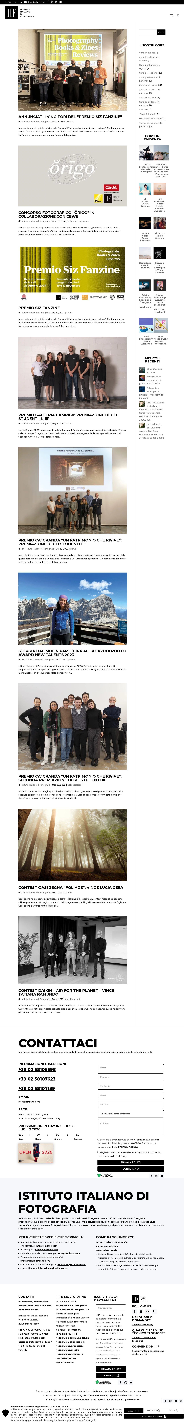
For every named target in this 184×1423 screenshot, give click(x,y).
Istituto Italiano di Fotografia (35, 121)
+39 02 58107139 (36, 1088)
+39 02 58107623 (36, 1079)
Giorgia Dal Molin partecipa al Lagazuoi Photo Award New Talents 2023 (72, 653)
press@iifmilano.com (68, 1253)
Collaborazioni (74, 221)
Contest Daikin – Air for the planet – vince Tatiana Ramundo (66, 992)
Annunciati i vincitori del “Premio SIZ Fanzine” (70, 116)
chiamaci (76, 1354)
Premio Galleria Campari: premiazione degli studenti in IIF (67, 417)
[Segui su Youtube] (147, 1311)
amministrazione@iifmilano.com (50, 1268)
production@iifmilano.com (35, 1261)
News (70, 121)
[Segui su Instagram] (141, 1311)
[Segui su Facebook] (134, 1311)
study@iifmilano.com (46, 1249)
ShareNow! (133, 1399)
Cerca (161, 32)
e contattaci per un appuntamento (69, 1358)
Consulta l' (142, 1324)
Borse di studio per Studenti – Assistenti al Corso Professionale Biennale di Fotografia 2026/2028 (151, 431)
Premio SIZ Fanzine (39, 308)
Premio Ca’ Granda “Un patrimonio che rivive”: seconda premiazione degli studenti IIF (70, 778)
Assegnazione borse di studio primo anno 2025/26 (150, 380)
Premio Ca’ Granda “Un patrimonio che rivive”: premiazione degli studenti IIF (70, 542)
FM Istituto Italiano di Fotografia (37, 549)
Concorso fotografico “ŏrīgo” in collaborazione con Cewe (56, 214)
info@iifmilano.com (29, 1101)
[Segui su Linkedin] (154, 1311)
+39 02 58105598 (37, 1069)
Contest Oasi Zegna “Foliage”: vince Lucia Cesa (70, 887)
